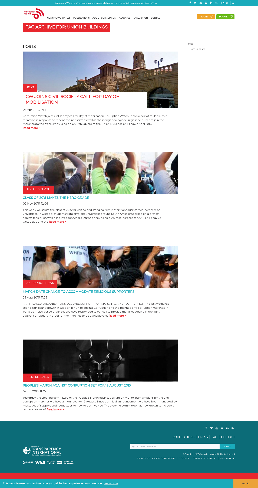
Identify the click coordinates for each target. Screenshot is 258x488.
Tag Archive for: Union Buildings (67, 26)
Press (190, 43)
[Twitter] (195, 2)
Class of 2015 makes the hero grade (56, 198)
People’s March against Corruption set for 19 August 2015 (77, 385)
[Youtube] (200, 2)
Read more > (31, 128)
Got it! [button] (246, 483)
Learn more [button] (111, 483)
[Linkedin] (211, 2)
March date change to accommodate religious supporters (78, 292)
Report (204, 16)
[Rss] (216, 2)
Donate (223, 16)
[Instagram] (206, 2)
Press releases (197, 49)
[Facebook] (190, 2)
